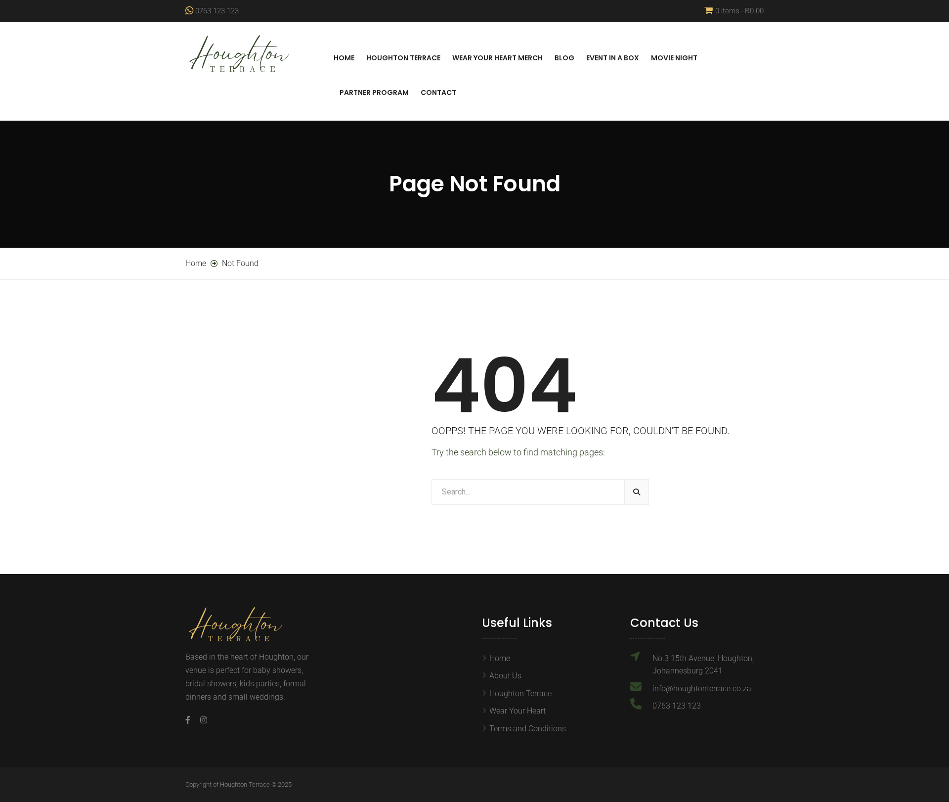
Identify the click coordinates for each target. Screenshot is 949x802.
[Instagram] (201, 720)
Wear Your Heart (517, 710)
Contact (438, 92)
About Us (505, 675)
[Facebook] (190, 720)
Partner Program (374, 92)
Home (344, 58)
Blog (564, 58)
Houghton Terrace (403, 58)
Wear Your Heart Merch (497, 58)
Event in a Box (612, 58)
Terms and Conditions (527, 728)
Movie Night (674, 58)
